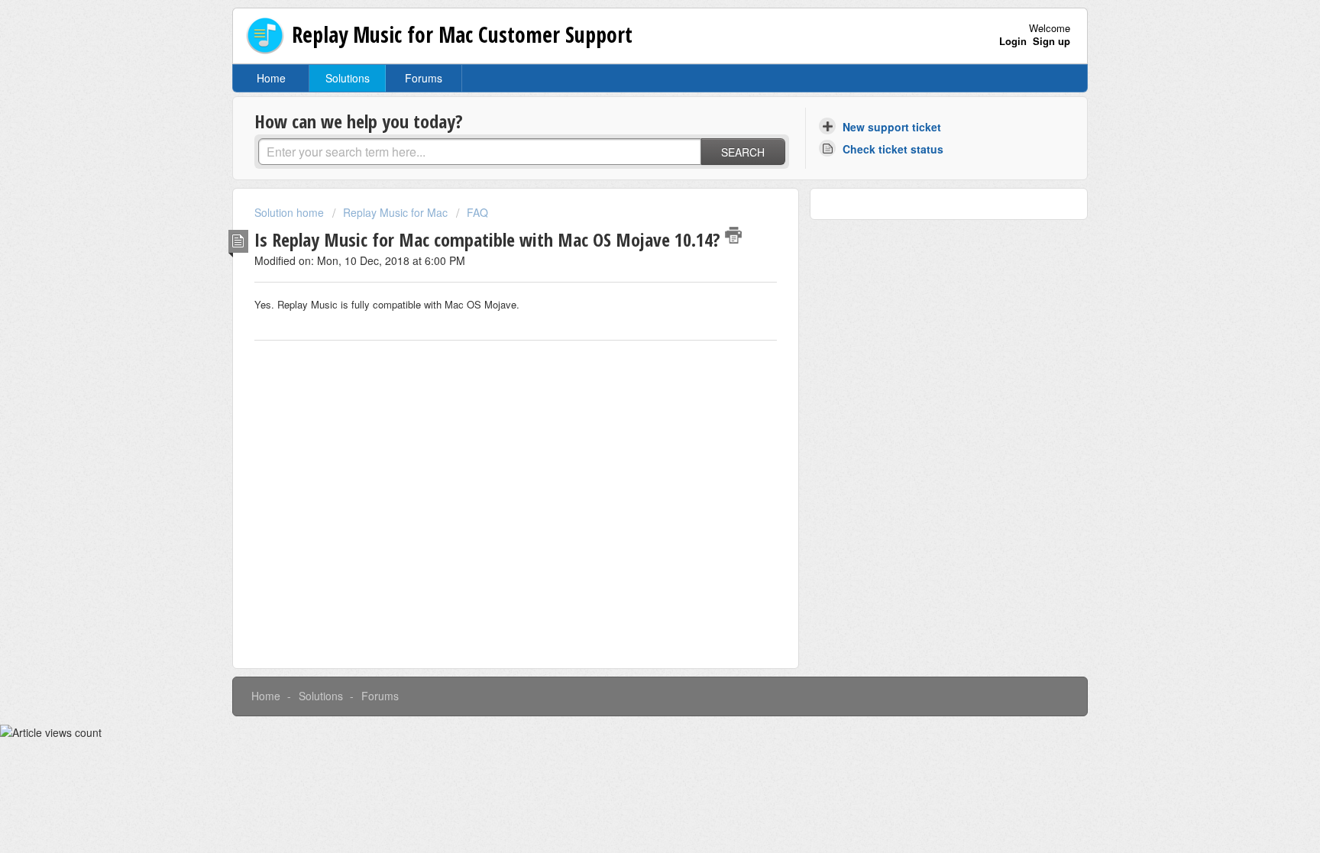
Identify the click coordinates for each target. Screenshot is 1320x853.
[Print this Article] (733, 235)
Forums (423, 78)
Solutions (347, 78)
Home (271, 78)
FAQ (477, 212)
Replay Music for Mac (395, 212)
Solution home (290, 212)
